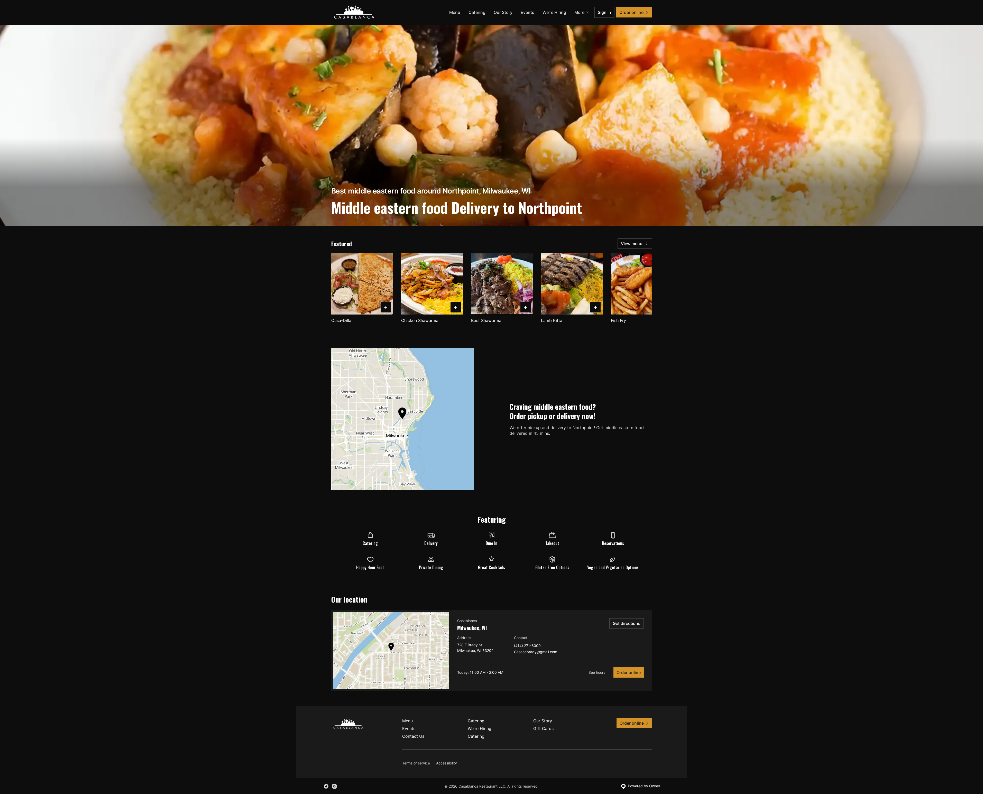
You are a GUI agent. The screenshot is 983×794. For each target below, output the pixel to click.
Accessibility (446, 763)
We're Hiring (554, 12)
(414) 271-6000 (527, 645)
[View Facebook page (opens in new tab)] (326, 786)
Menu (454, 12)
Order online (629, 672)
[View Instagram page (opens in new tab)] (334, 786)
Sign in (604, 12)
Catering (476, 12)
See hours (597, 672)
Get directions (626, 623)
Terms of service (416, 763)
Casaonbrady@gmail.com (535, 652)
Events (527, 12)
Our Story (503, 12)
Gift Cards (543, 728)
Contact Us (413, 736)
